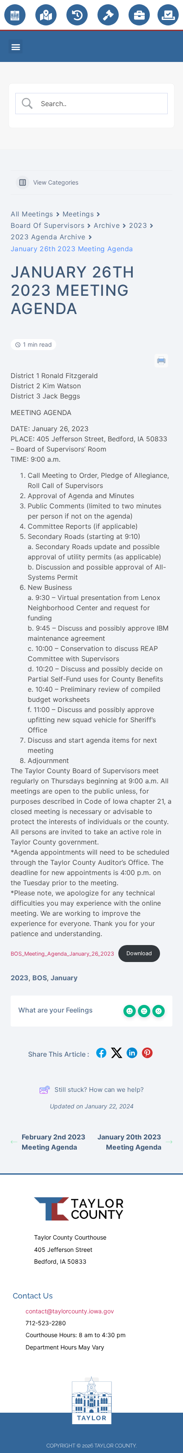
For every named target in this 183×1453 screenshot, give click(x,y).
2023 (138, 225)
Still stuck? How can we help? (99, 1090)
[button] (16, 46)
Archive (107, 225)
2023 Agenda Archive (48, 237)
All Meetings (32, 214)
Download (139, 953)
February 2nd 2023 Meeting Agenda (54, 1142)
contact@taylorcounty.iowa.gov (70, 1311)
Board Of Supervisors (47, 225)
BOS (39, 977)
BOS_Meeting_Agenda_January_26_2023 (62, 953)
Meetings (78, 214)
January (64, 977)
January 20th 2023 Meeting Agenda (129, 1142)
